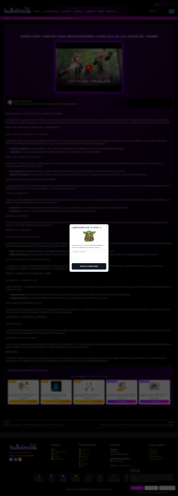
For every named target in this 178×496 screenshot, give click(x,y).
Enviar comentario (89, 266)
